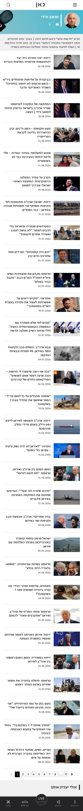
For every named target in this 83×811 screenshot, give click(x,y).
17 (66, 774)
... (60, 774)
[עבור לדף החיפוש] (8, 5)
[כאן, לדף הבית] (41, 5)
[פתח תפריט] (75, 5)
